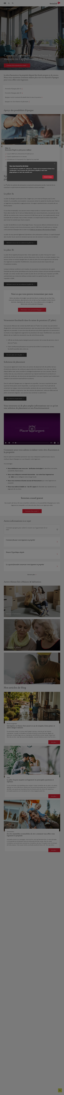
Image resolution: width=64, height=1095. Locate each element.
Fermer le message (48, 176)
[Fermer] (54, 164)
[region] (32, 171)
